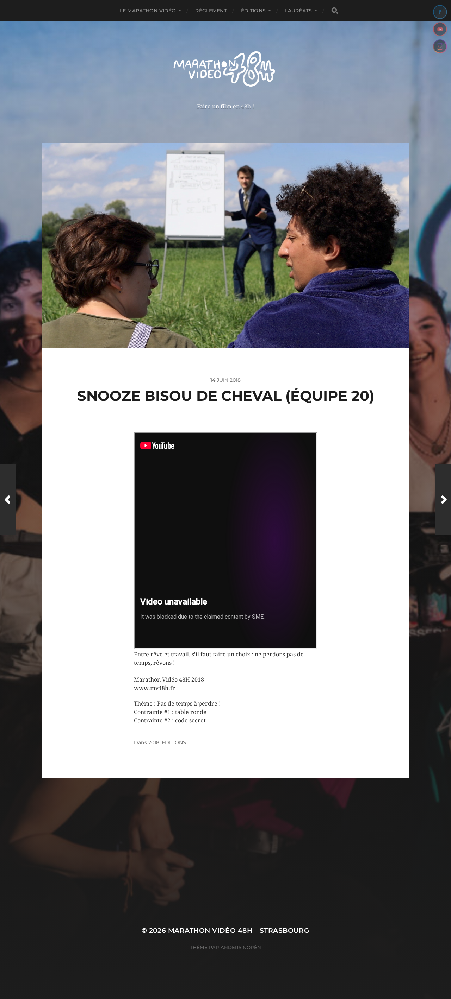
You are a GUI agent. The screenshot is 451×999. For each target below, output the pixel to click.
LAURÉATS (298, 10)
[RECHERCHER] (334, 10)
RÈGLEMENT (211, 10)
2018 (153, 742)
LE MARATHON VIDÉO (148, 10)
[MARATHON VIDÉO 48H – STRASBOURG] (225, 70)
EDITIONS (174, 742)
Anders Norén (241, 947)
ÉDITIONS (253, 10)
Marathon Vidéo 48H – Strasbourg (239, 931)
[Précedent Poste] (8, 499)
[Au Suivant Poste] (443, 499)
